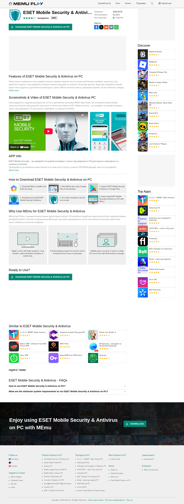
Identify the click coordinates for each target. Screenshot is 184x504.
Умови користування (96, 500)
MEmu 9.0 (114, 477)
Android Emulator (117, 473)
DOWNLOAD (137, 424)
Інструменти (43, 18)
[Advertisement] (67, 53)
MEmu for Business (151, 470)
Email (13, 487)
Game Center (115, 459)
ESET (54, 18)
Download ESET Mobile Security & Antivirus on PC (42, 27)
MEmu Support (16, 477)
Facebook (14, 459)
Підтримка (141, 3)
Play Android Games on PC (121, 480)
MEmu (26, 3)
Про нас (130, 500)
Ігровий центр (104, 3)
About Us (114, 470)
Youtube (14, 466)
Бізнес (128, 3)
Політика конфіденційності (115, 500)
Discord (13, 484)
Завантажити (149, 459)
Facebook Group (17, 480)
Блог (118, 3)
